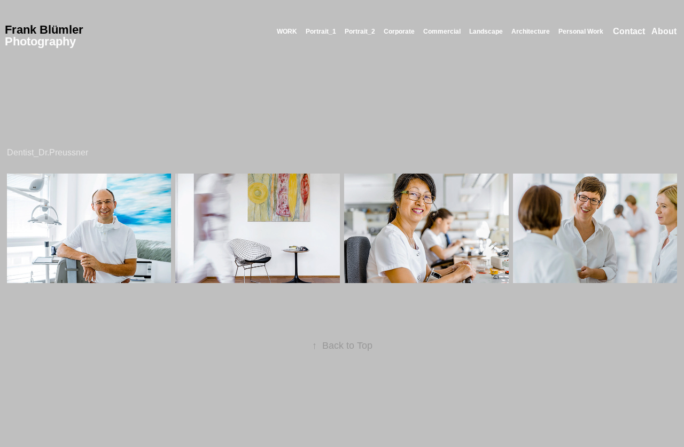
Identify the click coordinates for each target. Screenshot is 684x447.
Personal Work (580, 31)
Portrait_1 (321, 31)
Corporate (399, 31)
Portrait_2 (360, 31)
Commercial (442, 31)
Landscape (486, 31)
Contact (629, 31)
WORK (287, 31)
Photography (40, 41)
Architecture (530, 31)
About (664, 31)
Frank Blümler (44, 29)
